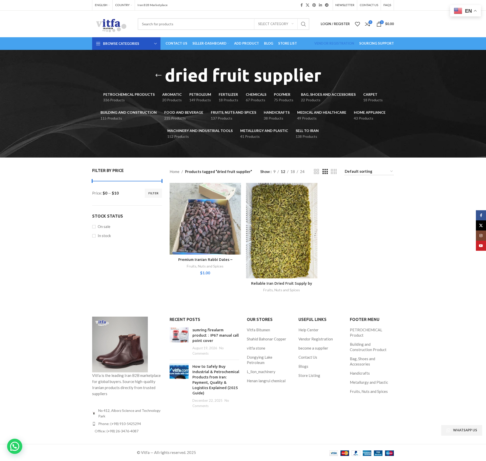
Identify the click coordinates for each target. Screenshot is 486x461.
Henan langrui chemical (266, 380)
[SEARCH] (303, 24)
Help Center (308, 330)
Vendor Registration (315, 339)
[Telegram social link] (326, 5)
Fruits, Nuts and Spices (205, 266)
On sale (104, 226)
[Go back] (158, 75)
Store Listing (309, 375)
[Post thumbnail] (179, 341)
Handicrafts (360, 373)
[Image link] (120, 344)
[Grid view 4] (334, 171)
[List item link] (127, 424)
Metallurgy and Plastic (369, 382)
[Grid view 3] (325, 171)
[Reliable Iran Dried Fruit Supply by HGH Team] (281, 230)
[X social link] (307, 5)
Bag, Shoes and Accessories (362, 361)
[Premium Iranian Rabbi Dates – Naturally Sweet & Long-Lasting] (205, 218)
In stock (104, 235)
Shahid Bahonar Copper (266, 339)
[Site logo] (111, 23)
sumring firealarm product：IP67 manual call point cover (215, 335)
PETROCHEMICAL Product (366, 332)
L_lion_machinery (261, 371)
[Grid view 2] (316, 171)
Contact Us (307, 357)
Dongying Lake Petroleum (259, 360)
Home (174, 171)
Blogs (303, 366)
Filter (153, 193)
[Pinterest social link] (314, 5)
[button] (14, 446)
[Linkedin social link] (320, 5)
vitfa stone (256, 348)
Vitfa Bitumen (258, 330)
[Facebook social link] (301, 5)
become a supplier (313, 348)
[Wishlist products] (357, 24)
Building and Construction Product (368, 347)
